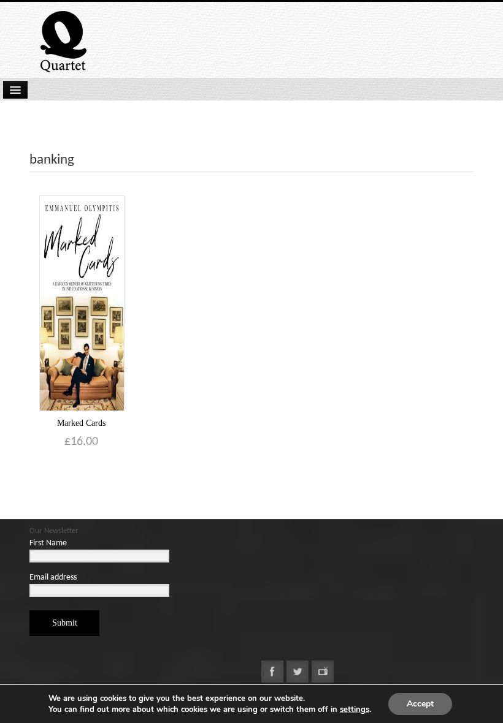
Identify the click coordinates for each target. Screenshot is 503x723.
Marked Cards (81, 423)
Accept (420, 704)
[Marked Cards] (82, 303)
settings (354, 709)
